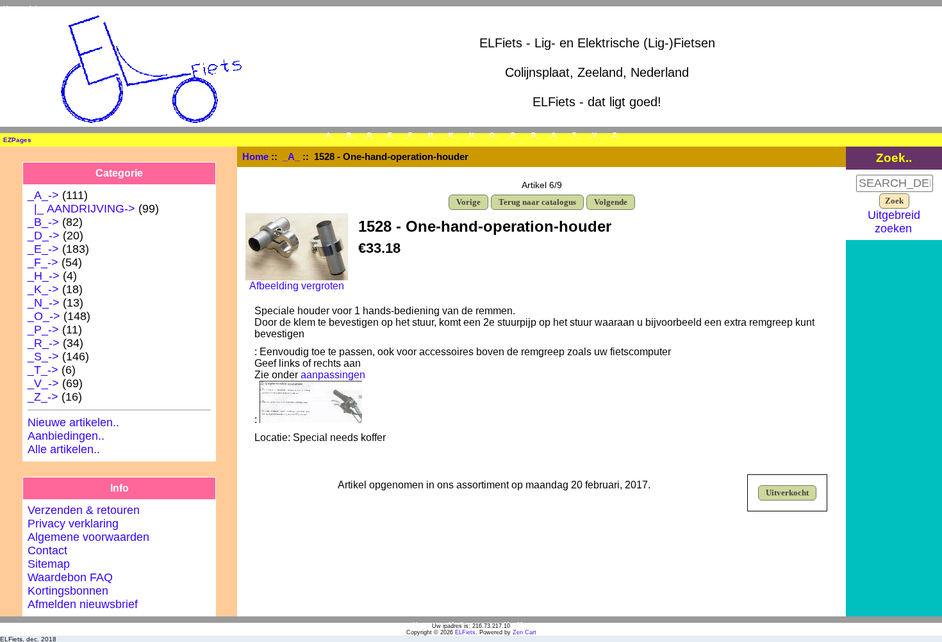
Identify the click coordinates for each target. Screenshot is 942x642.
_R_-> (44, 343)
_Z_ (614, 134)
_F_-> (43, 262)
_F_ (410, 134)
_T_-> (43, 370)
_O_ (492, 134)
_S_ (554, 134)
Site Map (516, 624)
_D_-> (44, 235)
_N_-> (44, 302)
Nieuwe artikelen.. (73, 422)
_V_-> (43, 383)
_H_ (430, 134)
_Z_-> (43, 396)
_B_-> (43, 222)
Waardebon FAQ (70, 577)
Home (12, 8)
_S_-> (43, 356)
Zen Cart (524, 632)
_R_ (533, 134)
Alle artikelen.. (64, 449)
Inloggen (42, 8)
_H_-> (44, 275)
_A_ (291, 156)
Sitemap (49, 564)
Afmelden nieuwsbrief (83, 604)
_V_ (594, 134)
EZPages (17, 139)
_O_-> (44, 316)
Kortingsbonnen (68, 590)
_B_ (349, 134)
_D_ (369, 134)
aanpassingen (333, 374)
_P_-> (43, 329)
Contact (47, 550)
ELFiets (465, 632)
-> (43, 195)
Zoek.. (894, 157)
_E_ (390, 134)
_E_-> (43, 249)
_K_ (451, 134)
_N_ (471, 134)
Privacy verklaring (73, 523)
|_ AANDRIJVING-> (81, 208)
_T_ (574, 134)
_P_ (513, 134)
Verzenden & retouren (84, 510)
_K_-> (43, 289)
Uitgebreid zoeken (894, 222)
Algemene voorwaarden (88, 537)
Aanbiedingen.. (66, 435)
